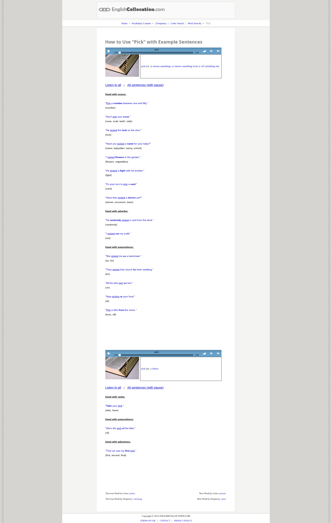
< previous (211, 51)
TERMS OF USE (148, 520)
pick (143, 66)
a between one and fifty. (126, 103)
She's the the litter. (120, 428)
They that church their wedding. (129, 269)
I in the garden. (123, 157)
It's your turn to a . (121, 184)
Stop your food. (120, 296)
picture (222, 493)
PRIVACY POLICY (183, 520)
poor (224, 499)
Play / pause (108, 51)
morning (138, 499)
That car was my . (120, 450)
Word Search (194, 23)
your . (114, 405)
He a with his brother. (124, 170)
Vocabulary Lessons (141, 23)
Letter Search (177, 23)
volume (204, 51)
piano (132, 493)
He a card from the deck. (129, 220)
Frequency (161, 23)
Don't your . (118, 116)
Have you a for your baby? (128, 143)
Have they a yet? (123, 197)
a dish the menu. (121, 310)
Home (124, 23)
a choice (154, 368)
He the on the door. (123, 130)
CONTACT (165, 520)
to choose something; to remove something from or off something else (184, 66)
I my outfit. (118, 233)
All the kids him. (119, 283)
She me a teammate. (123, 256)
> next (218, 51)
